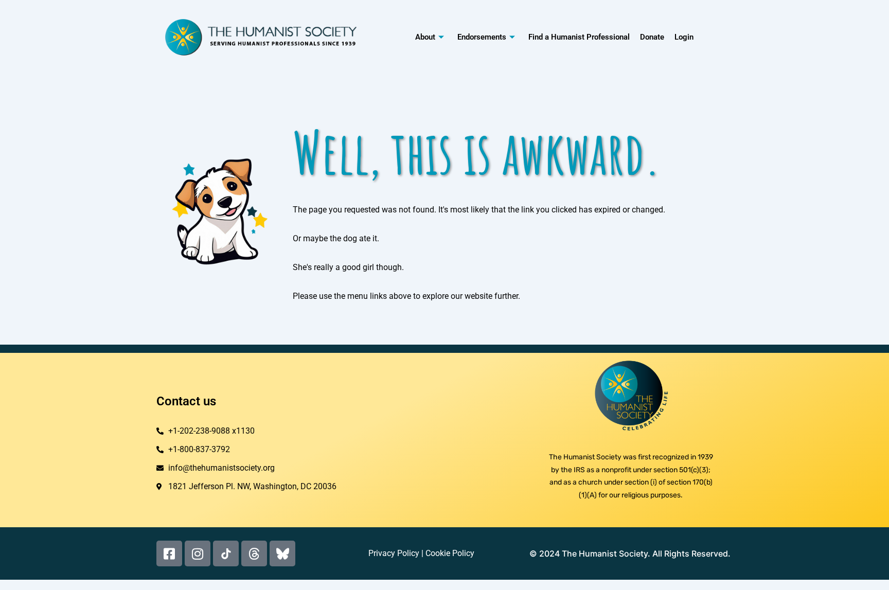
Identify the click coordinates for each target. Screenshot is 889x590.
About (425, 37)
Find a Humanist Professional (579, 37)
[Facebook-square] (169, 553)
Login (684, 37)
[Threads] (254, 553)
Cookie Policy (449, 553)
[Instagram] (197, 553)
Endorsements (481, 37)
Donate (652, 37)
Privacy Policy (393, 553)
